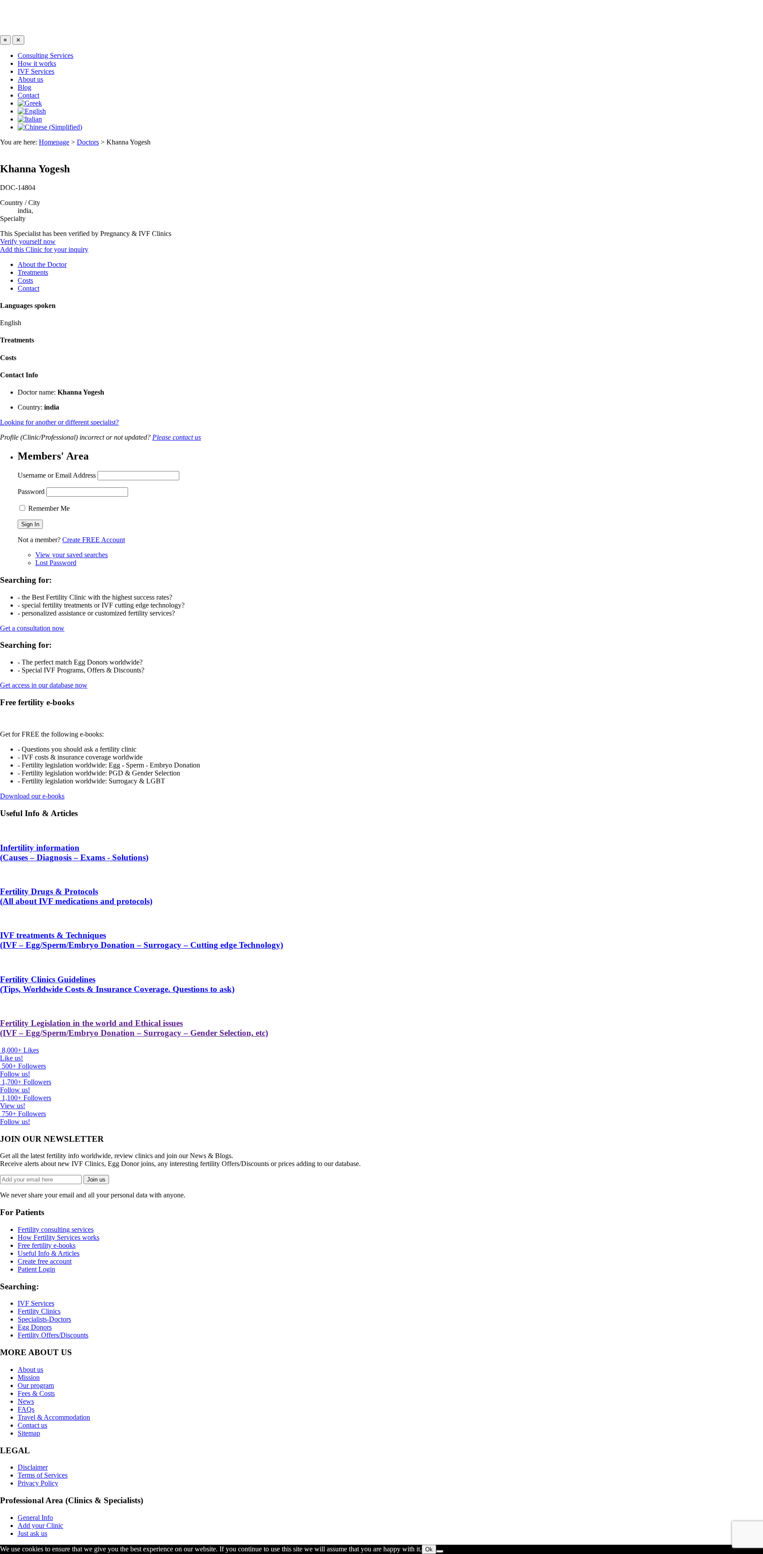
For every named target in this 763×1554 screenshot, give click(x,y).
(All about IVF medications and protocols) (76, 896)
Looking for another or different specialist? (59, 422)
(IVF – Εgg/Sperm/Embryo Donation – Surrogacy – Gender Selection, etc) (134, 1027)
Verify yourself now (28, 241)
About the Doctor (42, 264)
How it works (37, 63)
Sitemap (29, 1433)
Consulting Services (45, 55)
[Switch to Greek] (30, 103)
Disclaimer (33, 1467)
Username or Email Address (57, 475)
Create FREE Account (93, 539)
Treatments (33, 272)
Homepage (54, 142)
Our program (36, 1385)
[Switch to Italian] (30, 119)
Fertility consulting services (56, 1229)
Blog (24, 87)
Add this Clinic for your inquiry (44, 249)
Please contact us (176, 437)
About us (30, 79)
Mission (29, 1377)
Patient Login (36, 1269)
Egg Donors (35, 1327)
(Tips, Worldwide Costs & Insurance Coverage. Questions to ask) (117, 984)
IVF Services (36, 71)
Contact (28, 95)
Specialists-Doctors (44, 1319)
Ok (429, 1549)
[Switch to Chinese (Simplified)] (50, 127)
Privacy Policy (38, 1483)
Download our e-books (32, 796)
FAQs (26, 1409)
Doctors (88, 142)
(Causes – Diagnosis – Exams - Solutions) (74, 852)
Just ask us (32, 1533)
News (26, 1401)
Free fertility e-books (47, 1245)
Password (31, 491)
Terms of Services (43, 1475)
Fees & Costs (36, 1393)
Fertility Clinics (39, 1311)
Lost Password (55, 562)
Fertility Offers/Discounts (53, 1335)
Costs (25, 280)
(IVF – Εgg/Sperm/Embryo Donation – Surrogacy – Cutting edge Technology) (141, 940)
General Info (35, 1517)
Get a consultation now (32, 628)
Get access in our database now (43, 685)
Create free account (45, 1261)
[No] (439, 1551)
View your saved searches (71, 555)
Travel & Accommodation (54, 1417)
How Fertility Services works (58, 1237)
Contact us (32, 1425)
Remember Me (48, 508)
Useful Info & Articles (48, 1253)
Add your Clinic (40, 1525)
